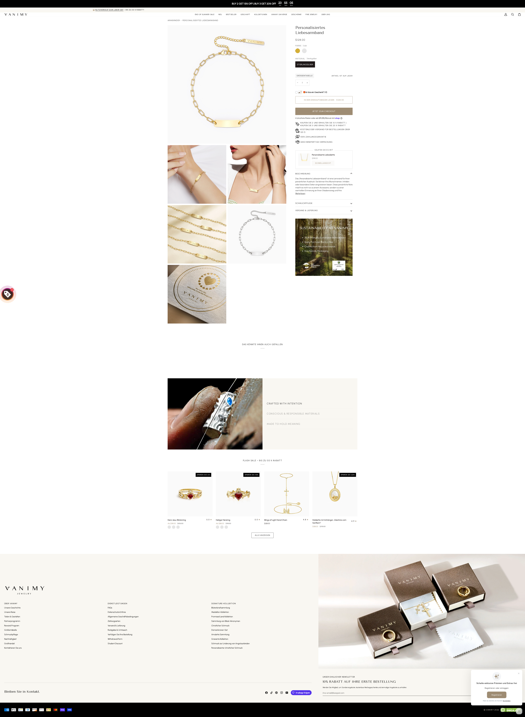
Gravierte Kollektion (219, 639)
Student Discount (115, 643)
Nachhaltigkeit (10, 639)
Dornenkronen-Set (219, 630)
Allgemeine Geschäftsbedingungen (123, 616)
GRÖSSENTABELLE (305, 76)
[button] (245, 14)
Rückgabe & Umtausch (117, 630)
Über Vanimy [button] (11, 603)
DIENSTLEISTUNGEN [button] (117, 603)
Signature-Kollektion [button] (223, 603)
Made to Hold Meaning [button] (283, 419)
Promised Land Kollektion (222, 616)
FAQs (110, 607)
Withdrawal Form (115, 639)
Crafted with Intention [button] (284, 398)
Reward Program (11, 625)
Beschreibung (302, 174)
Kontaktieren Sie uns (13, 648)
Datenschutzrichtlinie (117, 612)
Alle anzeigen (262, 535)
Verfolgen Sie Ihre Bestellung (120, 634)
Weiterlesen (300, 193)
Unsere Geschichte (12, 607)
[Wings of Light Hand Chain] (286, 493)
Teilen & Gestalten (12, 616)
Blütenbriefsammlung (220, 607)
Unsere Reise (9, 612)
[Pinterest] (276, 692)
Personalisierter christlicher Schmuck (227, 648)
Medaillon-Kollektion (220, 612)
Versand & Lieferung (306, 210)
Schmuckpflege (304, 203)
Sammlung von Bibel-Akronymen (225, 621)
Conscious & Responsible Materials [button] (293, 409)
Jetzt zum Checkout (324, 111)
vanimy (490, 710)
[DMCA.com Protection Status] (510, 710)
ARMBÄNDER (174, 20)
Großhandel (9, 643)
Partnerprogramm (12, 621)
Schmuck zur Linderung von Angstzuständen (230, 643)
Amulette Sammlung (220, 634)
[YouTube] (287, 692)
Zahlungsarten (114, 621)
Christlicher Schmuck (220, 625)
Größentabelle (10, 630)
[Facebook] (266, 692)
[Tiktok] (271, 692)
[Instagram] (281, 692)
